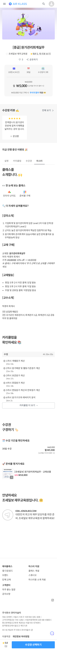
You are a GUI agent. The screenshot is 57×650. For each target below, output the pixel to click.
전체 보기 (46, 110)
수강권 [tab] (29, 160)
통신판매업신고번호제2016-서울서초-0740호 (21, 623)
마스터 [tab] (39, 160)
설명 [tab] (6, 160)
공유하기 (33, 59)
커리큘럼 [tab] (17, 160)
